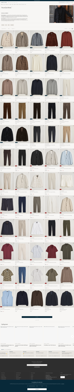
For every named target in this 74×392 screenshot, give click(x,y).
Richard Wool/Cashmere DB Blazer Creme (6, 50)
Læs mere (62, 383)
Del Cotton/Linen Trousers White (49, 215)
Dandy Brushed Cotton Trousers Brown (5, 168)
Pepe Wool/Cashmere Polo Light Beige (65, 73)
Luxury (25, 4)
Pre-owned (22, 4)
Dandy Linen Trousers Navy (19, 215)
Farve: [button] (9, 28)
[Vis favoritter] (71, 2)
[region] (37, 353)
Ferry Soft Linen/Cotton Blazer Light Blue (65, 168)
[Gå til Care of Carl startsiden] (4, 2)
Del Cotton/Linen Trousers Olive (34, 215)
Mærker (15, 4)
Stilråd (67, 2)
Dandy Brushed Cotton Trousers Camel (20, 121)
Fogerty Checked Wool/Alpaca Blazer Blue (36, 50)
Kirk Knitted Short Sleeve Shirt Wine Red (50, 262)
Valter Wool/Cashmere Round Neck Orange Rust (66, 50)
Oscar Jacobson (2, 72)
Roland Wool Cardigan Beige (4, 73)
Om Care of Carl (3, 376)
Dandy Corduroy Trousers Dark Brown (35, 121)
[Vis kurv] (72, 2)
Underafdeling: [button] (4, 28)
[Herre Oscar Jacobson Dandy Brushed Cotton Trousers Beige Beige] (66, 134)
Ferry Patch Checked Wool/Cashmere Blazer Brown (21, 73)
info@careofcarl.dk (50, 379)
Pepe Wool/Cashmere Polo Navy (49, 73)
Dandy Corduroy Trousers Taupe (64, 121)
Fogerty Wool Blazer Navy (63, 309)
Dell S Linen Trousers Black (19, 168)
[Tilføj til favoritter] (14, 31)
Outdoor (17, 4)
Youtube (32, 377)
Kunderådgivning (62, 2)
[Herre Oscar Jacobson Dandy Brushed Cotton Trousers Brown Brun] (7, 157)
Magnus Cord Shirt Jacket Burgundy (50, 50)
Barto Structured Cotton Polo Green (65, 262)
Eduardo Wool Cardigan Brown (34, 309)
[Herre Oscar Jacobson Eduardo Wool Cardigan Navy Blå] (22, 298)
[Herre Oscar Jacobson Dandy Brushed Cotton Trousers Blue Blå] (52, 134)
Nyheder (2, 4)
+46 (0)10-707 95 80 (49, 378)
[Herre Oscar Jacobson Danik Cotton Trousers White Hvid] (22, 251)
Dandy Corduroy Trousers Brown (4, 121)
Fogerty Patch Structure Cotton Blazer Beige (66, 215)
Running (20, 4)
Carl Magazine (70, 4)
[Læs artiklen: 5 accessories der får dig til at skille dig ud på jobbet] (21, 336)
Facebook (32, 376)
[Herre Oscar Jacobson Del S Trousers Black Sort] (37, 134)
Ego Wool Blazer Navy (48, 309)
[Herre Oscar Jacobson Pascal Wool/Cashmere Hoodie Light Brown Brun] (66, 275)
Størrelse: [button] (13, 28)
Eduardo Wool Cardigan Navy (19, 309)
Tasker (10, 4)
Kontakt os (17, 376)
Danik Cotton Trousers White (19, 262)
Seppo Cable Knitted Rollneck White (35, 73)
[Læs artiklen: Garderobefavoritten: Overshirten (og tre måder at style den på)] (64, 336)
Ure (8, 4)
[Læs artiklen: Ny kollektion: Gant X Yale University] (50, 336)
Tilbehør (7, 4)
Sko (4, 4)
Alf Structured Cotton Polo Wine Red (5, 262)
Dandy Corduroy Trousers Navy (49, 121)
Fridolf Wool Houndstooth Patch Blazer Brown (21, 50)
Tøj (3, 4)
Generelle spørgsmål (18, 377)
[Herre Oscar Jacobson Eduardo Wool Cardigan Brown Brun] (37, 298)
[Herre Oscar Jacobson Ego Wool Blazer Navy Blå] (52, 298)
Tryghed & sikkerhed (3, 377)
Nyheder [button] (66, 28)
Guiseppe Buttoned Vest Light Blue (5, 309)
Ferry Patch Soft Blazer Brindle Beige (50, 168)
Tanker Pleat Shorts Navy (3, 215)
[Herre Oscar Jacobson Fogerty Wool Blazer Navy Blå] (66, 298)
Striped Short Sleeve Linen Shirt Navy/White (36, 262)
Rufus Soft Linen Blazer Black (34, 168)
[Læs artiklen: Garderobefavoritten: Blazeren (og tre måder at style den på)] (36, 336)
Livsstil (12, 4)
